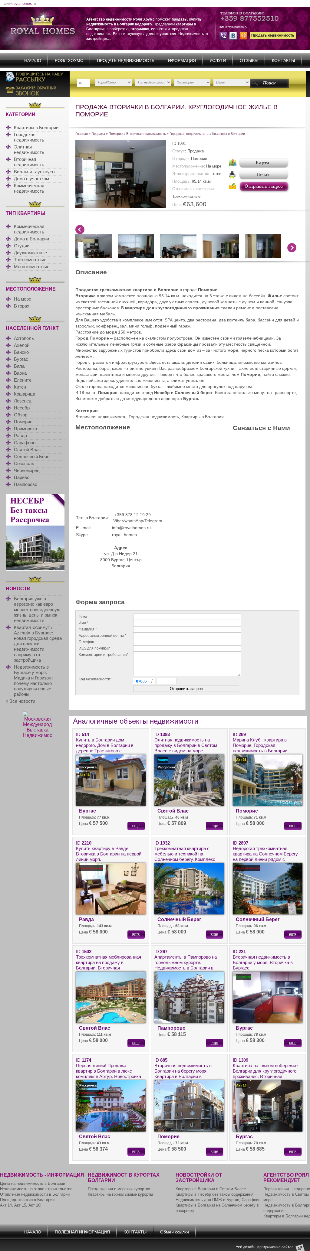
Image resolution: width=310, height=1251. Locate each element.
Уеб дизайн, (246, 1247)
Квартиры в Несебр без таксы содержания (214, 1194)
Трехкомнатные (30, 259)
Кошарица (24, 393)
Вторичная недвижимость (29, 162)
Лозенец (22, 400)
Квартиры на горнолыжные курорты (120, 1194)
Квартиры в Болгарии (36, 127)
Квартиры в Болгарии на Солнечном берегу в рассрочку (217, 1208)
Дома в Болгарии (31, 238)
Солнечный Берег (32, 456)
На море (22, 298)
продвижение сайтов (275, 1247)
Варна (20, 373)
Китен (20, 386)
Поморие (23, 421)
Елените (22, 380)
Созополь (24, 463)
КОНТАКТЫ (283, 60)
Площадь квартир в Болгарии (27, 1199)
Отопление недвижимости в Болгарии (35, 1194)
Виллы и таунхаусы (34, 171)
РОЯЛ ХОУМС (69, 60)
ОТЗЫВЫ (249, 60)
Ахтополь (24, 338)
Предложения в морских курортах (119, 1189)
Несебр (22, 407)
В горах (21, 305)
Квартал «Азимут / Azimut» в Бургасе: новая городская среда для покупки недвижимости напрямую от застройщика (38, 644)
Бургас (21, 359)
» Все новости (20, 701)
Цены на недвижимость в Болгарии (32, 1183)
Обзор (20, 414)
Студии (21, 245)
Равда (20, 435)
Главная (81, 133)
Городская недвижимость (29, 137)
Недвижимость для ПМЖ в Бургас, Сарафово (218, 1199)
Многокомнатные (31, 266)
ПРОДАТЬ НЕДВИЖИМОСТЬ (125, 60)
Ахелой (21, 345)
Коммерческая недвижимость (29, 188)
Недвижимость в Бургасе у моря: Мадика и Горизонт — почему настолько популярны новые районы (36, 680)
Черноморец (27, 470)
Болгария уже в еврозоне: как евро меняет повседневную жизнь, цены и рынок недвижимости (37, 609)
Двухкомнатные (30, 252)
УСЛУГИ (217, 60)
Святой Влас (27, 449)
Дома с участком (31, 178)
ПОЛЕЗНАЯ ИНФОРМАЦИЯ (82, 1232)
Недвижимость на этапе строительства (36, 1189)
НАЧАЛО (32, 60)
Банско (21, 352)
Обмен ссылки (174, 1232)
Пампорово (25, 484)
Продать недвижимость (272, 35)
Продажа (98, 133)
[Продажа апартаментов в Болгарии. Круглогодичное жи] (120, 206)
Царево (21, 477)
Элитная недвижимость (29, 149)
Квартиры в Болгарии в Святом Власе (211, 1189)
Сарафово (24, 442)
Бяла (19, 366)
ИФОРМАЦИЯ (182, 60)
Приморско (25, 428)
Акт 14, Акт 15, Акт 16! (20, 1205)
